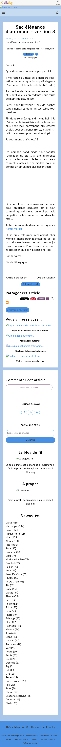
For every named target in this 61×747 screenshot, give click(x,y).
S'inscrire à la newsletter (17, 310)
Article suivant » (46, 277)
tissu (52, 49)
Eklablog (50, 727)
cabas (18, 49)
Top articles (44, 736)
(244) (15, 526)
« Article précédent (16, 277)
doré (24, 49)
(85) (11, 548)
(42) (13, 644)
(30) (10, 670)
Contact (54, 736)
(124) (12, 530)
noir (37, 49)
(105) (11, 537)
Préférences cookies (30, 743)
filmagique (32, 468)
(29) (10, 674)
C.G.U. (23, 739)
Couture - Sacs (28, 38)
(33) (13, 663)
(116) (16, 534)
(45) (11, 633)
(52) (11, 600)
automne (10, 49)
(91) (12, 545)
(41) (10, 648)
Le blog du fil (12, 38)
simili (47, 49)
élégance (31, 49)
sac (42, 49)
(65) (12, 578)
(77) (11, 556)
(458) (12, 523)
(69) (16, 574)
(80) (13, 552)
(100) (12, 541)
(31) (10, 666)
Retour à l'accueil (30, 284)
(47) (13, 618)
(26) (18, 696)
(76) (13, 563)
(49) (11, 615)
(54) (12, 593)
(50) (11, 611)
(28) (16, 681)
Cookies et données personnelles (41, 739)
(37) (11, 655)
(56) (11, 589)
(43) (11, 637)
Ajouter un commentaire (29, 387)
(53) (12, 596)
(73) (12, 567)
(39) (11, 651)
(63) (15, 581)
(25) (11, 703)
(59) (10, 585)
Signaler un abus (12, 739)
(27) (12, 692)
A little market (14, 229)
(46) (12, 629)
